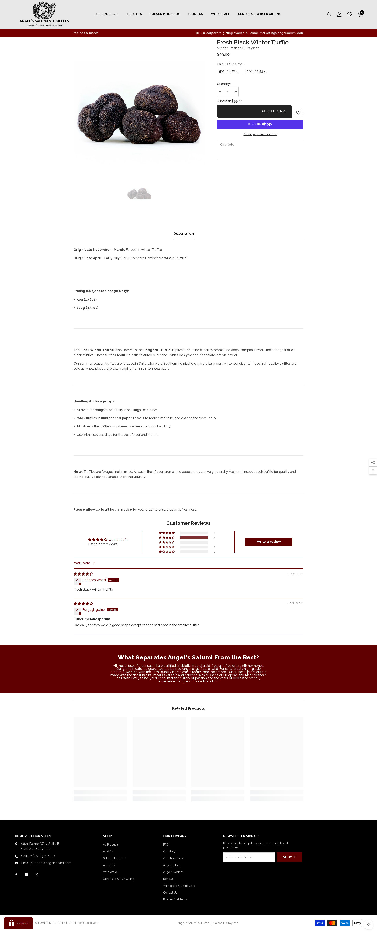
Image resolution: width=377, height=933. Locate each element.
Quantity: (224, 84)
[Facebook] (16, 874)
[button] (167, 537)
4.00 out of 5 (118, 540)
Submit (289, 857)
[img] (83, 574)
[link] (298, 112)
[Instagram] (26, 874)
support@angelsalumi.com (51, 863)
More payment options (260, 134)
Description (183, 233)
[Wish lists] (349, 14)
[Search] (329, 14)
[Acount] (339, 14)
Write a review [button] (269, 542)
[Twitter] (37, 874)
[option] (188, 32)
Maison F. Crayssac (245, 48)
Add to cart (274, 111)
